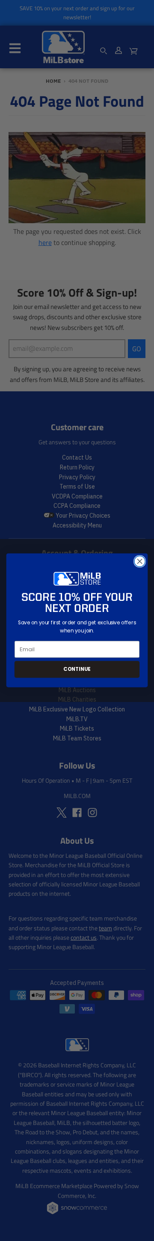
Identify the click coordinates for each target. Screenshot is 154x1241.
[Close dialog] (139, 561)
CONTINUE (77, 669)
